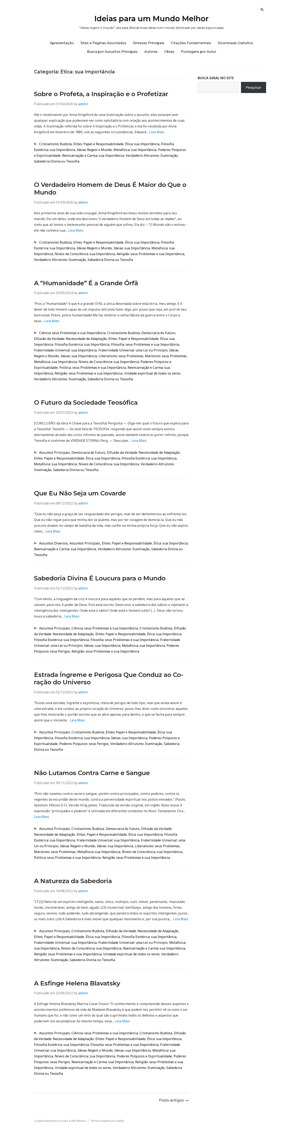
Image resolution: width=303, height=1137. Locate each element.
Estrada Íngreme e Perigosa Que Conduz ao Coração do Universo (108, 678)
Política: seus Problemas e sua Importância (92, 367)
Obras (169, 52)
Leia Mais (156, 132)
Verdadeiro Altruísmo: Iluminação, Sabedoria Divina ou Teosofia (83, 259)
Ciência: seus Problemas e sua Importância (72, 333)
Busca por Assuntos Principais (112, 52)
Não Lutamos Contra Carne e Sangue (92, 773)
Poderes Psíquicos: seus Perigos (84, 743)
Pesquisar (253, 87)
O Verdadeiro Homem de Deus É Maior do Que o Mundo (110, 188)
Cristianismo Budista (55, 144)
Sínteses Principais (148, 43)
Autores (151, 52)
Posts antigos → (174, 1100)
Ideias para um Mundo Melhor (151, 18)
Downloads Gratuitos (235, 43)
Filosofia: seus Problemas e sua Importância (145, 344)
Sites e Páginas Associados (103, 43)
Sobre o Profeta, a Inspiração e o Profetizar (101, 94)
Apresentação (62, 43)
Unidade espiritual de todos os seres (152, 373)
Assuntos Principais (54, 452)
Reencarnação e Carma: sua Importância (93, 155)
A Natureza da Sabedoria (73, 881)
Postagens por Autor (198, 52)
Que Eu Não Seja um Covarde (80, 493)
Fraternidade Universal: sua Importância (65, 350)
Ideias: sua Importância (132, 248)
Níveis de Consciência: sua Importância (85, 254)
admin (83, 104)
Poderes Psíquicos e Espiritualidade (144, 1056)
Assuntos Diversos (53, 543)
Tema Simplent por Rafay (107, 1120)
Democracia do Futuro (158, 333)
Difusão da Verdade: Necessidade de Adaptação (70, 338)
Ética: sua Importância (142, 144)
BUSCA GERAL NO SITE (216, 78)
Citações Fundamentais (191, 43)
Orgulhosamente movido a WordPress (60, 1120)
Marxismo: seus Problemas (166, 356)
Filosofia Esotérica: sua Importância (82, 344)
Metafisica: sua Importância (135, 149)
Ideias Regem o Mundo (94, 149)
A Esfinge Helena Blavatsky (77, 983)
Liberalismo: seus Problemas (121, 356)
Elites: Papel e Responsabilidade (98, 144)
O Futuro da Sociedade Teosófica (86, 402)
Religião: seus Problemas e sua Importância (150, 254)
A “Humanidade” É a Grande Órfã (86, 283)
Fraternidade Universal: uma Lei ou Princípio (133, 350)
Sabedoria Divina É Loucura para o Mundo (100, 578)
